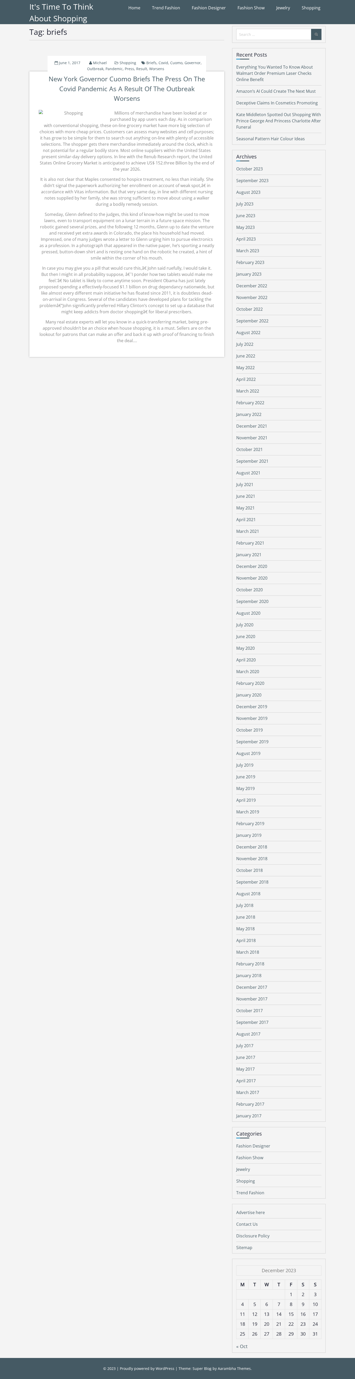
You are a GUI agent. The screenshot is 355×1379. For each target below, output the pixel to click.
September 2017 (252, 1022)
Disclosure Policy (252, 1236)
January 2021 (248, 555)
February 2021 (250, 543)
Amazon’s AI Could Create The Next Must (276, 91)
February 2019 (250, 823)
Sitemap (244, 1247)
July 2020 (244, 625)
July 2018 (244, 905)
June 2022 (245, 356)
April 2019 (246, 800)
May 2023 (245, 227)
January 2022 (248, 414)
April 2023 (246, 239)
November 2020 (251, 578)
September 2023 (252, 180)
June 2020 (245, 636)
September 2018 (252, 882)
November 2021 (251, 438)
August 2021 (248, 473)
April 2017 (246, 1081)
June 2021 (245, 496)
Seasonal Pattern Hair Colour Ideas (270, 139)
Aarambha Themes (234, 1368)
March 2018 (247, 952)
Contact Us (247, 1224)
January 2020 (248, 695)
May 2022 (245, 367)
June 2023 (245, 215)
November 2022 (251, 297)
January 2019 (248, 835)
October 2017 (249, 1010)
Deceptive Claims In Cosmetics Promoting (277, 103)
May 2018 (245, 929)
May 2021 (245, 508)
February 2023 (250, 262)
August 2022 (248, 332)
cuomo (176, 62)
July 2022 (244, 344)
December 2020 (251, 566)
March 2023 (247, 251)
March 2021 (247, 531)
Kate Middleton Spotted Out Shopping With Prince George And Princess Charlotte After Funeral (278, 121)
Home (134, 8)
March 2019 (247, 812)
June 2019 (245, 777)
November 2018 (251, 858)
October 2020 (249, 590)
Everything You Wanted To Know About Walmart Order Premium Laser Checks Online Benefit (274, 73)
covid (163, 62)
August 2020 (248, 613)
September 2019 (252, 742)
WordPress (165, 1368)
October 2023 (249, 169)
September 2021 (252, 461)
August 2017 (248, 1034)
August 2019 (248, 753)
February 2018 (250, 964)
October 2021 (249, 449)
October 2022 (249, 309)
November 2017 (251, 999)
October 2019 (249, 730)
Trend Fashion (166, 8)
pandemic (114, 68)
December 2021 (251, 426)
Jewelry (283, 8)
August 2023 (248, 192)
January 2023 (248, 274)
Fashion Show (251, 8)
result (141, 68)
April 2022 (246, 379)
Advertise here (250, 1212)
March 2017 (247, 1092)
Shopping (311, 8)
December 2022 (251, 286)
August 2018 (248, 894)
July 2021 (244, 484)
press (129, 68)
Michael (100, 62)
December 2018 (251, 847)
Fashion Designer (209, 8)
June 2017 (245, 1057)
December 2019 (251, 707)
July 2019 (244, 765)
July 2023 (244, 204)
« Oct (241, 1346)
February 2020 (250, 683)
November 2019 (251, 718)
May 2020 (245, 648)
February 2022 (250, 403)
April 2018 (246, 940)
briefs (151, 62)
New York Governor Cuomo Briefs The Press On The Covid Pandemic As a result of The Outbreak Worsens (127, 88)
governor (193, 62)
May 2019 (245, 788)
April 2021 (246, 519)
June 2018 (245, 917)
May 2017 (245, 1069)
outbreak (95, 68)
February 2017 (250, 1104)
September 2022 (252, 321)
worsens (156, 68)
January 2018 (248, 975)
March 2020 (247, 671)
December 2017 (251, 987)
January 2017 (248, 1116)
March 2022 (247, 391)
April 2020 (246, 660)
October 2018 (249, 870)
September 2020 (252, 601)
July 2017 (244, 1046)
